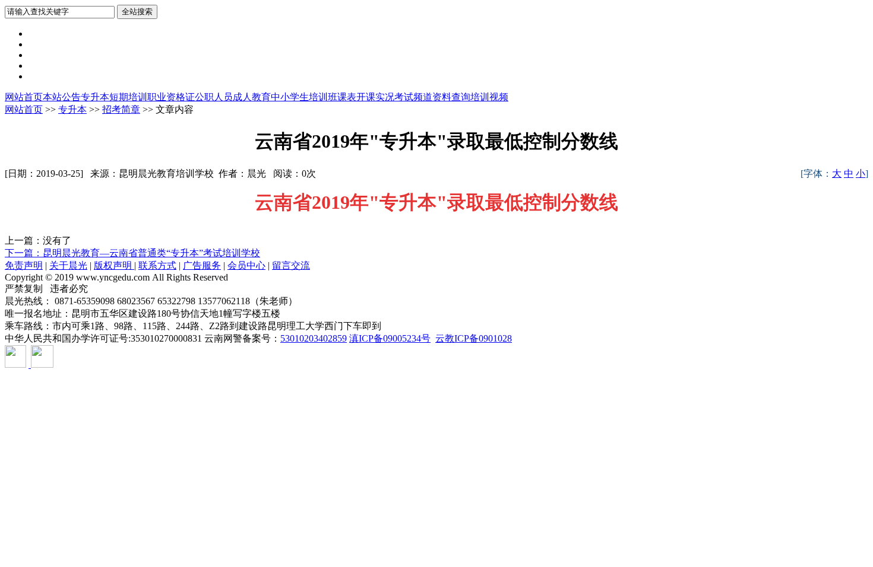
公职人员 (214, 97)
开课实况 (375, 97)
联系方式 (157, 265)
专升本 (95, 97)
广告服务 (202, 265)
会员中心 (246, 265)
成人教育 (252, 97)
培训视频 (489, 97)
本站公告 (62, 97)
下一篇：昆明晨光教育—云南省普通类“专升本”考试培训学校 (132, 253)
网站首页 (24, 97)
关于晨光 (68, 265)
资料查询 (451, 97)
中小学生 (290, 97)
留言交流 (291, 265)
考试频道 (413, 97)
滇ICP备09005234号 (390, 338)
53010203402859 (313, 338)
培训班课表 (332, 97)
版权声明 (114, 265)
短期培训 (128, 97)
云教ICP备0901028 (473, 338)
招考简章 (121, 109)
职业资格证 (171, 97)
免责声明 (24, 265)
